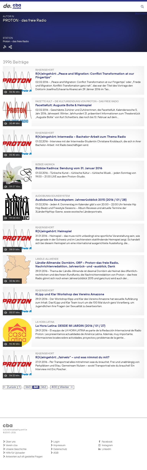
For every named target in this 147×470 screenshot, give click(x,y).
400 (54, 387)
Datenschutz (60, 449)
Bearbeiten (141, 13)
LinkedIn (106, 449)
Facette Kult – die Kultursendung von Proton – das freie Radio (77, 101)
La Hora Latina (44, 322)
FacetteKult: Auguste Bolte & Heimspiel (63, 105)
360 (28, 387)
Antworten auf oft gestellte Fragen (23, 456)
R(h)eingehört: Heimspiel (53, 231)
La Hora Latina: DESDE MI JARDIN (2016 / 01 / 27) (70, 326)
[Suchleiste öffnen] (142, 7)
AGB (55, 453)
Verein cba (11, 445)
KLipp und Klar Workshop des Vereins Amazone (69, 294)
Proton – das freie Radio (16, 41)
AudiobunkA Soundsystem (52, 196)
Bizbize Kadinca (45, 164)
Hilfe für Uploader (15, 453)
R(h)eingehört (44, 70)
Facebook (106, 442)
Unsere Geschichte (15, 449)
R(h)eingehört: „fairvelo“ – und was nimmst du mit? (72, 357)
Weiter (66, 387)
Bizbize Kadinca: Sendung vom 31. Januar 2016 (68, 168)
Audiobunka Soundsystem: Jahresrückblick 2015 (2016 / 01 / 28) (81, 199)
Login (56, 442)
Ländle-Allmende (47, 259)
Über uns (10, 442)
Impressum (59, 445)
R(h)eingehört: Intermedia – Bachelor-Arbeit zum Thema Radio (80, 136)
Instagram (107, 445)
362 (44, 387)
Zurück (9, 387)
